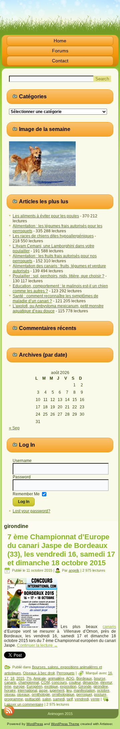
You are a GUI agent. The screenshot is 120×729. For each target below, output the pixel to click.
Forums (60, 50)
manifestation (84, 690)
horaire (10, 690)
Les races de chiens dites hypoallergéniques (53, 236)
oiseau (9, 694)
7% (29, 678)
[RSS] (9, 710)
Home (60, 40)
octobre (103, 690)
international (27, 690)
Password (22, 477)
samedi (59, 699)
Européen (34, 686)
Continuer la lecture (37, 645)
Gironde (84, 686)
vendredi (82, 699)
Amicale (39, 678)
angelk (74, 570)
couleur (75, 682)
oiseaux (23, 694)
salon (46, 699)
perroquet (84, 694)
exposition (68, 686)
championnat (28, 682)
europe (19, 686)
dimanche (90, 682)
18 (12, 678)
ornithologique (63, 694)
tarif (70, 699)
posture (100, 694)
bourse (99, 678)
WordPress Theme (65, 724)
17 (6, 678)
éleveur (106, 682)
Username (22, 460)
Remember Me (26, 493)
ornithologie (41, 694)
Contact (60, 60)
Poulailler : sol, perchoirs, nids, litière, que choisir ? (58, 276)
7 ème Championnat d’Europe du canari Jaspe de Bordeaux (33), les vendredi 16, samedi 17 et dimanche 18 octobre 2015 (61, 550)
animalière (56, 678)
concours (59, 682)
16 (110, 673)
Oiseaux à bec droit (39, 673)
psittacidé (32, 699)
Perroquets (66, 673)
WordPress (34, 724)
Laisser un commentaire (23, 704)
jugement (57, 690)
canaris (109, 626)
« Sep (14, 428)
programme (13, 699)
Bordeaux (84, 678)
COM (45, 682)
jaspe (43, 690)
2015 (20, 678)
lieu (69, 690)
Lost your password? (31, 511)
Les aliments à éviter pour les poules (46, 216)
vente (95, 699)
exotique (51, 686)
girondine (100, 686)
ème (7, 686)
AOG (70, 678)
